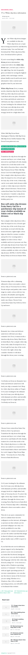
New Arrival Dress (7, 10)
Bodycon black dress (8, 149)
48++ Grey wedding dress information (18, 612)
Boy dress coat (21, 146)
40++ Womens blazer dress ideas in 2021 (18, 640)
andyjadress (4, 653)
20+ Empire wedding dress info (17, 619)
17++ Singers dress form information (18, 606)
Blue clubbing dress (7, 151)
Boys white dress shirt (9, 146)
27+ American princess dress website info (16, 633)
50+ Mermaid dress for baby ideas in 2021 (16, 626)
